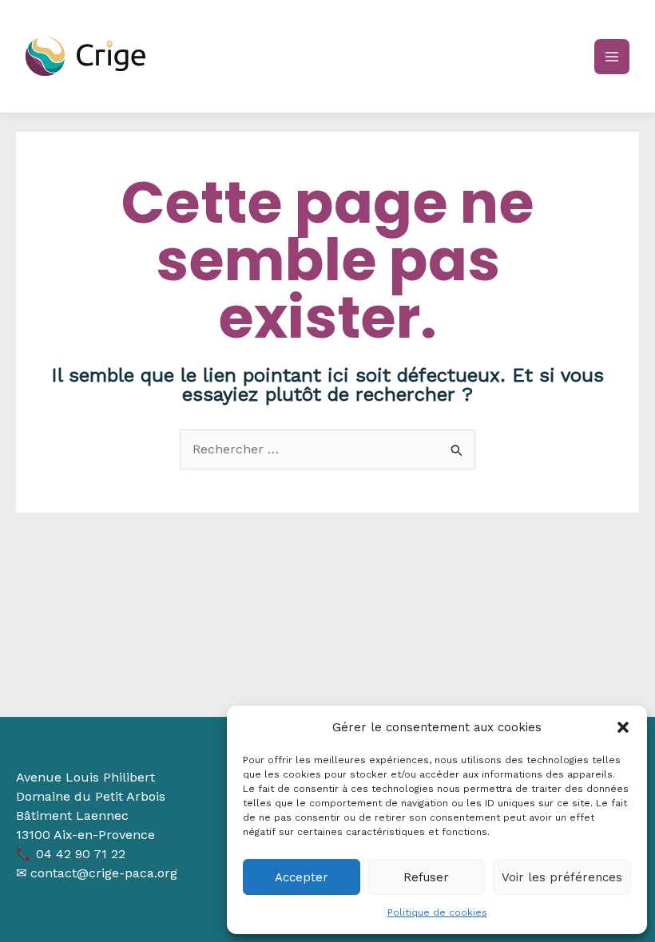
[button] (623, 727)
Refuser (426, 877)
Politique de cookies (437, 912)
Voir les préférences (562, 877)
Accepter (301, 877)
